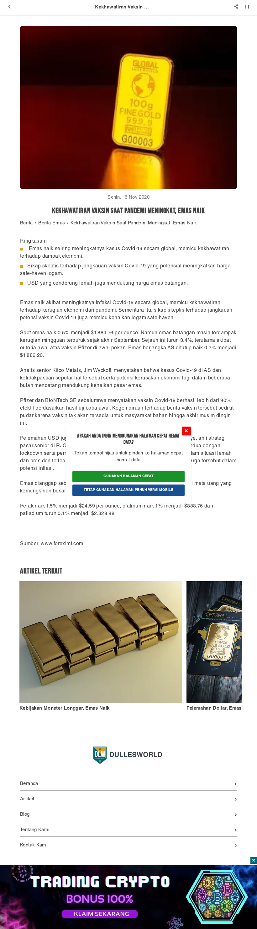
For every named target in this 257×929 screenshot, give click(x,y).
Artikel (27, 799)
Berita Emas (51, 223)
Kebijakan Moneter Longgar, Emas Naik (64, 708)
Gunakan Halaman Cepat (128, 476)
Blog (25, 814)
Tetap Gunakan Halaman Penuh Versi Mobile (128, 490)
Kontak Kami (33, 845)
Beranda (29, 783)
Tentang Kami (35, 830)
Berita (26, 223)
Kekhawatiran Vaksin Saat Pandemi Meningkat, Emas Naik (134, 223)
